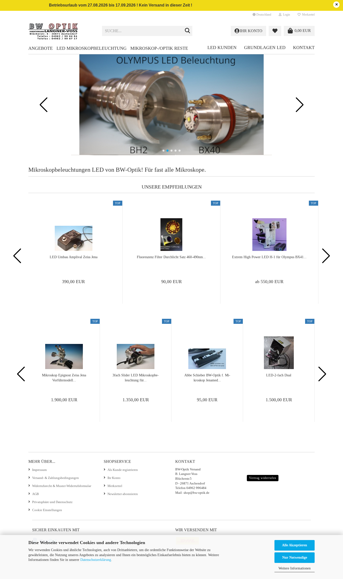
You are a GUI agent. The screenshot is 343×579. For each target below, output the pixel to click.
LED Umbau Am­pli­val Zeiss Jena (73, 257)
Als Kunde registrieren (122, 470)
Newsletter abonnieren (122, 494)
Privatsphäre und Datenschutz (52, 502)
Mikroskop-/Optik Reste (159, 48)
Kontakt (304, 47)
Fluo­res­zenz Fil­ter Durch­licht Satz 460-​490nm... (171, 257)
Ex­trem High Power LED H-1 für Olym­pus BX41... (269, 257)
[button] (262, 14)
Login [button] (285, 14)
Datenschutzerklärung (95, 560)
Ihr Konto (114, 478)
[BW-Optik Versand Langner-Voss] (61, 31)
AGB (35, 494)
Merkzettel (308, 14)
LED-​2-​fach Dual (278, 375)
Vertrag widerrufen (262, 478)
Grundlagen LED (264, 47)
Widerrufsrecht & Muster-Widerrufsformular (61, 486)
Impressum (39, 470)
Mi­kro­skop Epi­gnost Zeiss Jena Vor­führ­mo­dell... (64, 377)
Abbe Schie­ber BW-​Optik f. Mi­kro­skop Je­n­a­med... (207, 377)
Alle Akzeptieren (294, 545)
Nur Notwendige (294, 557)
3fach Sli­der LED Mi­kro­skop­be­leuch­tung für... (135, 377)
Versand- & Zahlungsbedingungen (55, 478)
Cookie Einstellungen (47, 510)
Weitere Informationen (294, 568)
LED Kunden (222, 47)
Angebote (40, 48)
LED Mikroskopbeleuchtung (91, 48)
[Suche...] (187, 31)
